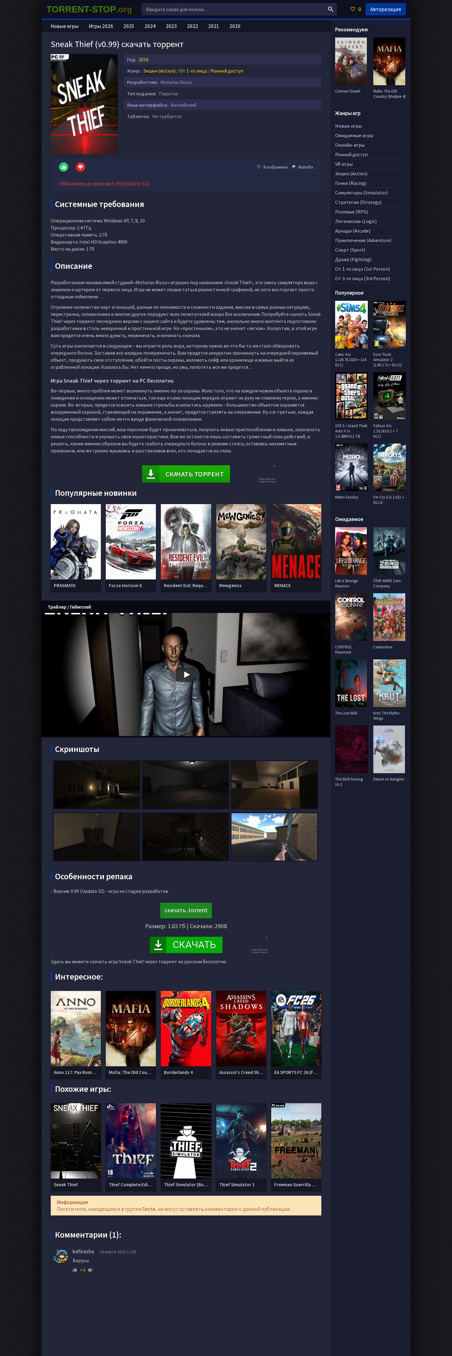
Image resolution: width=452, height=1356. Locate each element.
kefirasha (83, 1251)
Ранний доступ (227, 71)
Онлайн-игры (350, 145)
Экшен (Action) (159, 71)
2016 (144, 59)
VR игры (344, 164)
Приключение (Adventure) (363, 240)
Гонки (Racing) (351, 183)
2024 (150, 26)
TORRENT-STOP (89, 9)
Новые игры (65, 26)
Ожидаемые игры (354, 135)
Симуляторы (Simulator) (361, 192)
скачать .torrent (186, 910)
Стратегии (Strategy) (358, 202)
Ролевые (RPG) (351, 212)
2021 (213, 26)
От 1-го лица (193, 71)
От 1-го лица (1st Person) (362, 269)
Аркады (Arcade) (352, 231)
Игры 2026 (101, 26)
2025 (128, 26)
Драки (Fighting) (353, 259)
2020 (234, 26)
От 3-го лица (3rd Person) (362, 278)
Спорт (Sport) (350, 250)
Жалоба (305, 167)
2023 (171, 26)
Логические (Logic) (356, 221)
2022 (192, 26)
